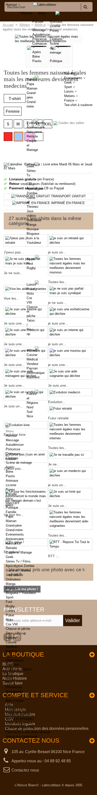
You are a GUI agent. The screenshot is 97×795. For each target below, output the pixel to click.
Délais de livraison (19, 714)
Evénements (36, 123)
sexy (9, 498)
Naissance (34, 132)
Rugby (31, 268)
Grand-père (14, 525)
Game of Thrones (18, 570)
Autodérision (15, 445)
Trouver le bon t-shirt (21, 727)
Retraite (32, 136)
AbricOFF (13, 503)
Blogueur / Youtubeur (21, 593)
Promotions (14, 687)
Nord (30, 407)
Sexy (42, 13)
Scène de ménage (19, 462)
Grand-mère (14, 530)
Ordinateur (34, 220)
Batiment (33, 377)
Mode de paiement (19, 723)
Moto (30, 293)
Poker (31, 289)
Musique (33, 229)
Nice (30, 416)
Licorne (55, 26)
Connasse (13, 453)
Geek (30, 166)
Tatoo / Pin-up (16, 633)
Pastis (10, 476)
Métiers (32, 350)
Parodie (11, 494)
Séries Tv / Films (18, 561)
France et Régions (19, 669)
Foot (30, 263)
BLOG (10, 696)
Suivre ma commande (21, 736)
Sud (29, 412)
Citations (56, 39)
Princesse (13, 449)
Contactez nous (25, 770)
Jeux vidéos (14, 575)
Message (12, 440)
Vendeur (32, 364)
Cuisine (32, 355)
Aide (9, 705)
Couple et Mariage (19, 552)
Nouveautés (14, 691)
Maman (32, 88)
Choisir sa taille (17, 709)
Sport (30, 259)
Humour (26, 13)
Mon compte (15, 700)
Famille (32, 79)
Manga (31, 225)
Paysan (32, 368)
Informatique (36, 373)
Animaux (56, 21)
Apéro (10, 467)
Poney (54, 30)
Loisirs (31, 284)
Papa (30, 84)
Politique (56, 61)
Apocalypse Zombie (20, 566)
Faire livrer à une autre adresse (28, 732)
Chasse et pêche (18, 629)
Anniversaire (36, 127)
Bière (9, 471)
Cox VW (12, 624)
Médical (32, 359)
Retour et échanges (20, 718)
